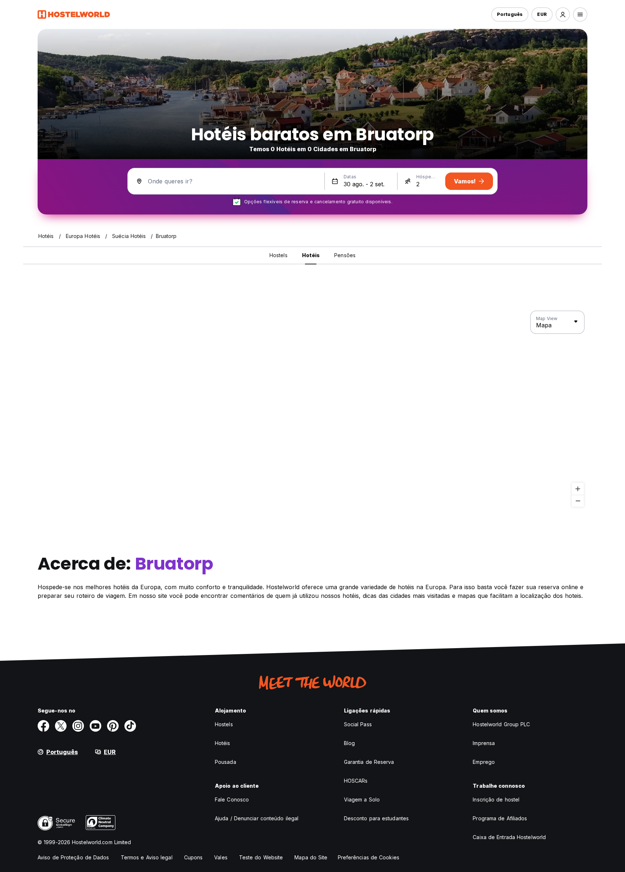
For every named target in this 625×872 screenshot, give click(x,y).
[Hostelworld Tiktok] (130, 726)
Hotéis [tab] (311, 255)
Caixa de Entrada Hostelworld (509, 837)
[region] (312, 409)
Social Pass (358, 724)
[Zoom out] (578, 501)
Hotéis (222, 743)
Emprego (484, 762)
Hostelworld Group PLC (501, 724)
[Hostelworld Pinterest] (113, 726)
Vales (221, 857)
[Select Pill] (563, 14)
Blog (349, 743)
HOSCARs (356, 781)
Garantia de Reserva (369, 762)
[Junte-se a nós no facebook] (43, 726)
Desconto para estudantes (376, 818)
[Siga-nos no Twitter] (61, 726)
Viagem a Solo (362, 799)
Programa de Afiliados (500, 818)
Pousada (225, 762)
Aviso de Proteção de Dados (73, 857)
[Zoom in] (578, 489)
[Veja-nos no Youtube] (95, 726)
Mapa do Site (310, 857)
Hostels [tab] (278, 255)
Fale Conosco (232, 799)
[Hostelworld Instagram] (78, 726)
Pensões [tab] (345, 255)
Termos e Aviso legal (147, 857)
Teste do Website (261, 857)
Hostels (224, 724)
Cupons (193, 857)
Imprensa (484, 743)
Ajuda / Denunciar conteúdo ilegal (256, 818)
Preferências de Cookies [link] (368, 857)
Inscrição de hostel (496, 799)
